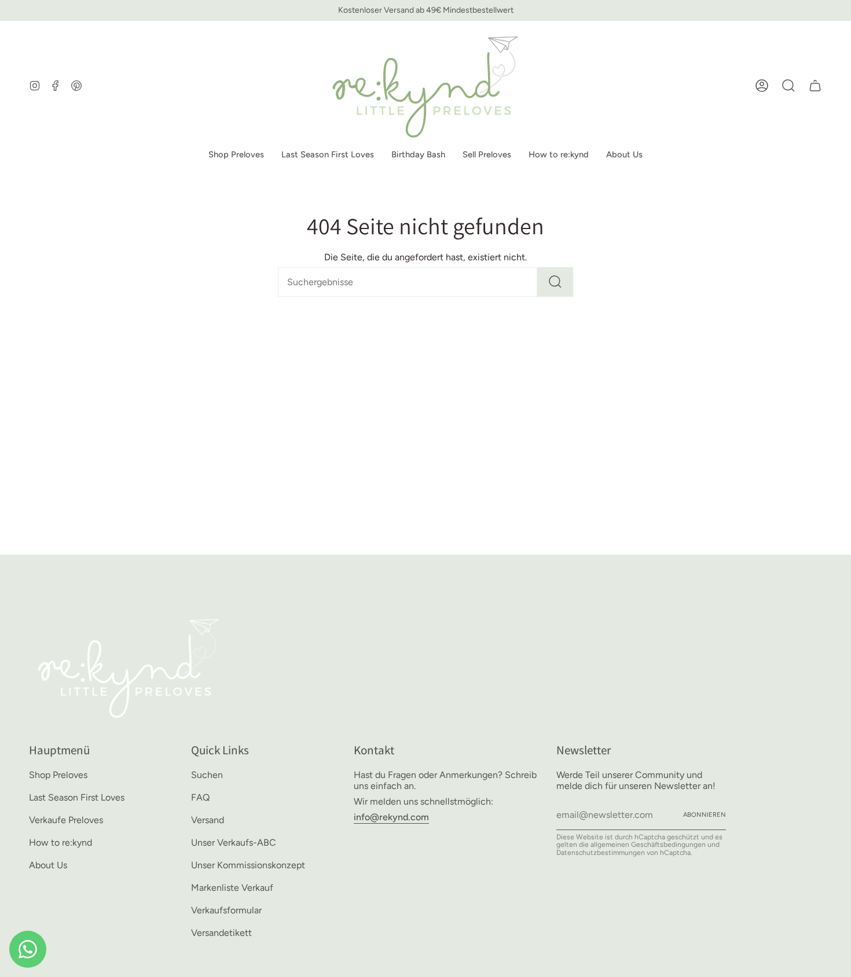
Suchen (207, 774)
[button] (236, 155)
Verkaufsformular (226, 910)
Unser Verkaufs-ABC (233, 842)
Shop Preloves (58, 774)
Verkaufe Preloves (66, 819)
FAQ (200, 797)
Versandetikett (221, 932)
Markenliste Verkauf (232, 887)
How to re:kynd (60, 842)
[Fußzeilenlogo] (129, 666)
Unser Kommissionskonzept (248, 865)
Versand (207, 819)
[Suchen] (555, 282)
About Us (48, 865)
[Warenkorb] (815, 85)
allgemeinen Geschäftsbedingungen (648, 844)
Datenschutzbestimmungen (600, 853)
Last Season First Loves (76, 797)
